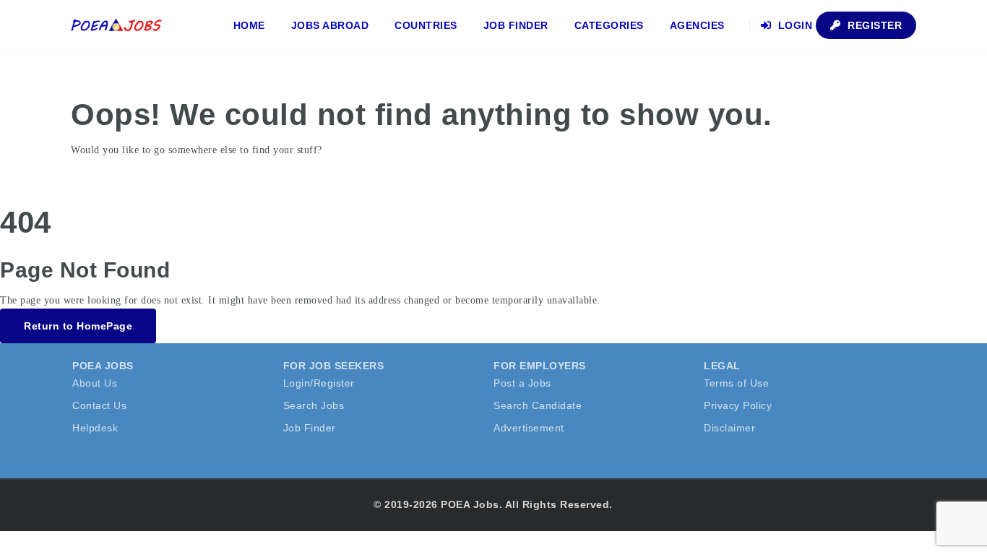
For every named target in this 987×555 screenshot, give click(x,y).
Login (793, 25)
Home (249, 25)
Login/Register (319, 383)
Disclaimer (729, 428)
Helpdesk (95, 428)
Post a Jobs (522, 383)
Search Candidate (538, 405)
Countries (426, 25)
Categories (609, 25)
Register (873, 25)
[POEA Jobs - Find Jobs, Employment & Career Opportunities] (117, 25)
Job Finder (515, 25)
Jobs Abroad (330, 25)
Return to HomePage (78, 326)
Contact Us (99, 405)
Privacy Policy (738, 405)
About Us (94, 383)
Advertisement (529, 428)
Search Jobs (314, 405)
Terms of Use (736, 383)
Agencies (697, 25)
